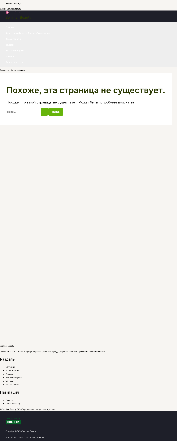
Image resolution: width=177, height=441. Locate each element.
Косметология (13, 39)
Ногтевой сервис (15, 50)
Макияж (10, 56)
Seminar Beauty (18, 17)
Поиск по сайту (13, 403)
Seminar (14, 9)
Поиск (3, 9)
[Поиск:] (27, 112)
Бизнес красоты (14, 62)
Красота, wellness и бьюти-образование (28, 33)
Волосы (10, 44)
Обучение (10, 367)
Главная (10, 27)
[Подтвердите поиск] (44, 112)
